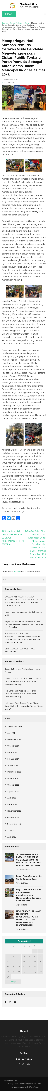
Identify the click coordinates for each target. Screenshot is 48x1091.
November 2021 (14, 811)
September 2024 (14, 726)
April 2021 (11, 837)
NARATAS (28, 4)
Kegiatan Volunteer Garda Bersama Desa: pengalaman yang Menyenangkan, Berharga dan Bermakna (24, 624)
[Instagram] (10, 1002)
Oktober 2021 (13, 817)
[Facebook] (5, 1002)
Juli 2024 (11, 733)
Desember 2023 (14, 739)
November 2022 (14, 778)
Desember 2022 (14, 772)
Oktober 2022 (13, 785)
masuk (17, 571)
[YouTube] (15, 1002)
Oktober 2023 (13, 746)
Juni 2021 (11, 830)
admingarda (9, 82)
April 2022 (11, 798)
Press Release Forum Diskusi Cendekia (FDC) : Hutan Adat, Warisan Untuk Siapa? (23, 681)
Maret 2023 (12, 752)
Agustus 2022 (13, 791)
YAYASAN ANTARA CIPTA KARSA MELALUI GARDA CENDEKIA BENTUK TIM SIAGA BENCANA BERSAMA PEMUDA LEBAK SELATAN (28, 860)
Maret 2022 (12, 804)
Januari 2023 (12, 765)
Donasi (8, 14)
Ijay (6, 669)
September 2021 (14, 824)
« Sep (13, 982)
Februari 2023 (13, 759)
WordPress (33, 1087)
